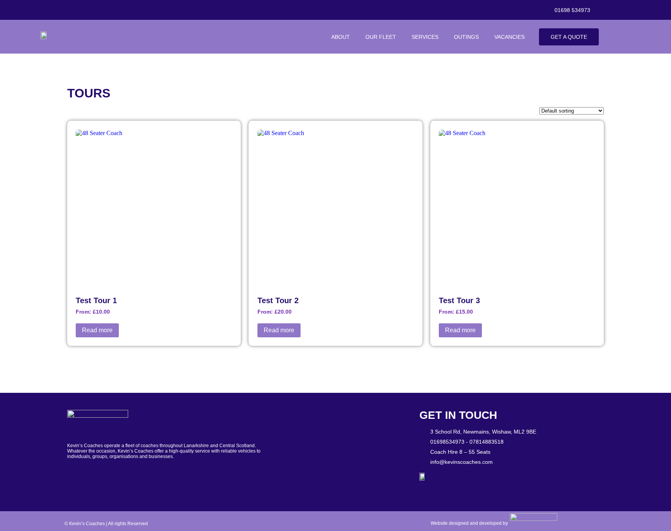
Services (425, 37)
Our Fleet (380, 37)
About (340, 37)
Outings (466, 37)
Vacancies (509, 37)
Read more (97, 330)
